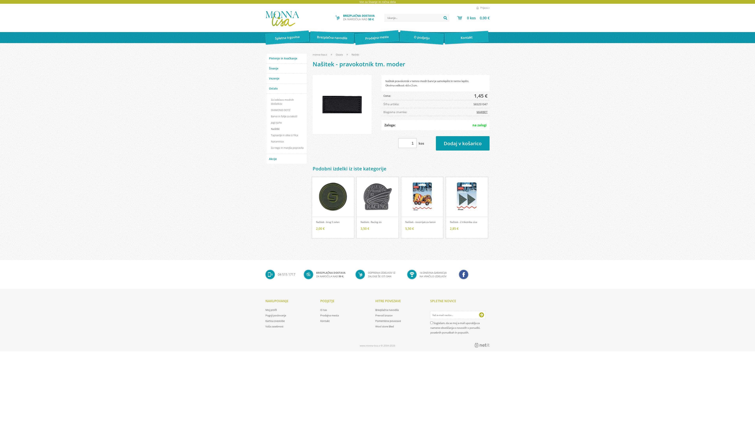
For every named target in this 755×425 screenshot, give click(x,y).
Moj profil (271, 310)
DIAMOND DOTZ (280, 110)
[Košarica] (473, 18)
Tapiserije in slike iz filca (284, 135)
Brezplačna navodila (332, 37)
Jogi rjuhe (276, 122)
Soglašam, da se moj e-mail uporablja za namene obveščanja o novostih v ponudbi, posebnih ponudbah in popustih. (455, 327)
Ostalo (273, 88)
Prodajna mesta (377, 37)
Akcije (273, 159)
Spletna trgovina (287, 38)
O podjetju (422, 37)
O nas (323, 310)
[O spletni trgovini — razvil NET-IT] (482, 345)
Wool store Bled (384, 326)
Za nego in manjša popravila (287, 148)
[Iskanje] (445, 18)
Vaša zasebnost (274, 326)
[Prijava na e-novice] (481, 315)
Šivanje (273, 68)
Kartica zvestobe (275, 321)
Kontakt (467, 37)
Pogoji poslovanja (275, 315)
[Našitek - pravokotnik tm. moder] (342, 104)
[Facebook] (463, 274)
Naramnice (277, 141)
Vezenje (274, 78)
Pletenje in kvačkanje (283, 58)
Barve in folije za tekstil (284, 116)
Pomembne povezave (388, 321)
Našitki (275, 129)
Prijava (485, 7)
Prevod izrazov (384, 315)
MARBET (482, 112)
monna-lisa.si (320, 54)
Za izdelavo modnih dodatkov (282, 101)
